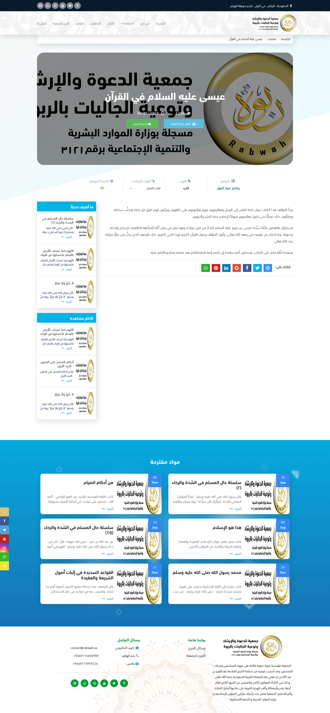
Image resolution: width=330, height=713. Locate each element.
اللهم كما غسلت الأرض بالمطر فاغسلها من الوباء (57, 252)
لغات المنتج (154, 188)
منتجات (271, 38)
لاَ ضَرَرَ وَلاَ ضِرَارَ (64, 282)
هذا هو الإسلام (227, 526)
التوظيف (96, 23)
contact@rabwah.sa (83, 647)
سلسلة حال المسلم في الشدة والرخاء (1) (58, 219)
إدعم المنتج (140, 123)
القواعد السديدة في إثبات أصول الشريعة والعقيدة (84, 574)
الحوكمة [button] (128, 23)
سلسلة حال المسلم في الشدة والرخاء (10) (78, 529)
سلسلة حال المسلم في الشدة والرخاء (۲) (206, 484)
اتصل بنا (41, 23)
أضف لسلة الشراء (181, 123)
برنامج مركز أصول (228, 187)
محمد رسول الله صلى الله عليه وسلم (207, 571)
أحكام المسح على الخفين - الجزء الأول (57, 363)
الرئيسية (160, 23)
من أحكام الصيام (98, 481)
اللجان (111, 23)
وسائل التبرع (197, 647)
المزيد (68, 237)
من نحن (145, 23)
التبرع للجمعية (61, 23)
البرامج (80, 23)
